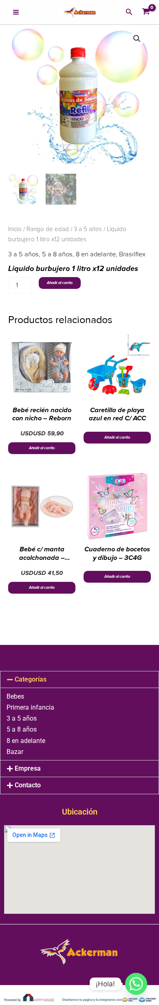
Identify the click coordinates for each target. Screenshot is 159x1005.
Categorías (30, 679)
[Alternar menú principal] (16, 12)
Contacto (28, 785)
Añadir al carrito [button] (42, 448)
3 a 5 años (88, 229)
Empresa (28, 768)
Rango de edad (47, 229)
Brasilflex (132, 254)
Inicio (15, 229)
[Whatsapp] (136, 984)
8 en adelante (96, 254)
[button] (129, 12)
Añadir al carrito (60, 283)
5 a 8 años (57, 254)
